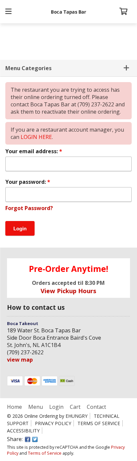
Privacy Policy (53, 423)
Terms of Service (98, 423)
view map (20, 359)
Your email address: (32, 151)
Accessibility (23, 430)
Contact (96, 406)
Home (15, 406)
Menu (35, 406)
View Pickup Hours (68, 291)
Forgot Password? (29, 208)
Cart (75, 406)
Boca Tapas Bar (68, 12)
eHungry (76, 416)
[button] (8, 12)
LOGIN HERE (36, 137)
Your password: (26, 181)
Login (56, 406)
